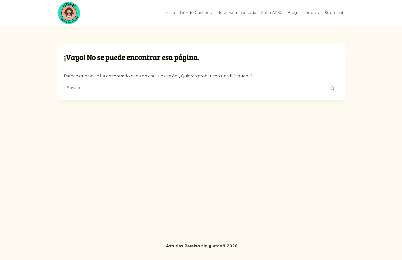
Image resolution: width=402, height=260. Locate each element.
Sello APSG (272, 12)
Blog (292, 12)
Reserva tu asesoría (236, 12)
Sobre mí (334, 12)
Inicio (169, 12)
